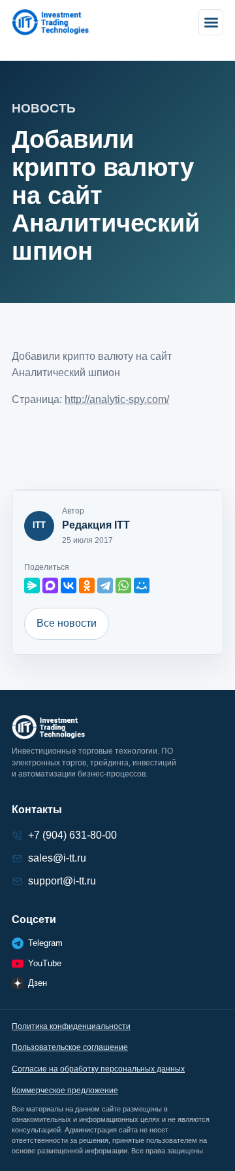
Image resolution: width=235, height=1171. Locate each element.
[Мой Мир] (141, 585)
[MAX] (50, 585)
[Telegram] (105, 585)
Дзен (37, 983)
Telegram (45, 943)
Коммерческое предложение (65, 1090)
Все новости (67, 623)
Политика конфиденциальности (71, 1026)
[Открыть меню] (210, 22)
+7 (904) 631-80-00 (72, 835)
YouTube (44, 963)
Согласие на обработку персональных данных (98, 1069)
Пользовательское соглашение (70, 1047)
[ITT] (50, 22)
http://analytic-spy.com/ (117, 399)
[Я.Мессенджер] (32, 585)
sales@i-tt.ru (57, 858)
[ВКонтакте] (68, 585)
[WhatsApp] (123, 585)
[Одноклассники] (87, 585)
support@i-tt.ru (62, 880)
